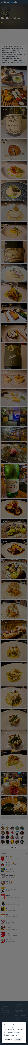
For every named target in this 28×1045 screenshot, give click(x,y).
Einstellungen (8, 1039)
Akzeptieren (18, 1039)
